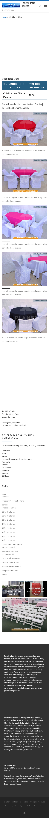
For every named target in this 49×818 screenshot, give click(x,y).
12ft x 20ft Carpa (8, 528)
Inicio (4, 494)
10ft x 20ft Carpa (8, 536)
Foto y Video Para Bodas (11, 566)
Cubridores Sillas (8, 554)
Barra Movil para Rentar (11, 558)
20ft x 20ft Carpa (8, 520)
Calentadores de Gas (10, 562)
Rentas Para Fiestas (19, 802)
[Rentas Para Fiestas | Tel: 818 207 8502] (11, 5)
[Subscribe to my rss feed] (24, 813)
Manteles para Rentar (10, 551)
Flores (4, 574)
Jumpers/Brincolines (10, 570)
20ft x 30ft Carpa (8, 516)
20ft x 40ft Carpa (8, 512)
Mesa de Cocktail (8, 547)
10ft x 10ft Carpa (8, 540)
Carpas (4, 505)
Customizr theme (37, 806)
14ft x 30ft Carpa (8, 524)
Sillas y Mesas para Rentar (12, 544)
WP (15, 806)
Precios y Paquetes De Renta (13, 501)
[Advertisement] (24, 47)
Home (4, 17)
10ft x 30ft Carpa (8, 532)
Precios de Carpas (9, 508)
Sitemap (5, 497)
